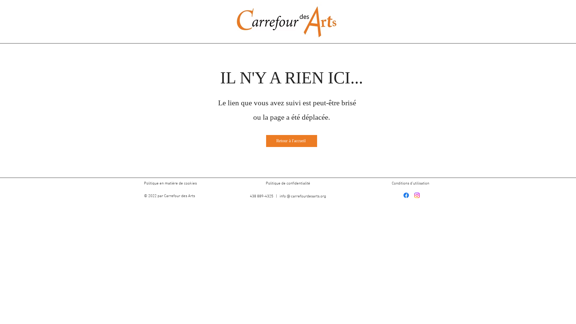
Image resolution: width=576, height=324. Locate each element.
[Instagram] (417, 195)
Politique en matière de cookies (171, 183)
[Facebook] (406, 195)
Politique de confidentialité (288, 183)
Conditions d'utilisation (410, 183)
